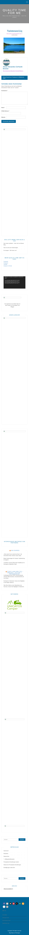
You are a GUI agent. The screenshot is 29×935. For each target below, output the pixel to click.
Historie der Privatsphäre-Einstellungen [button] (12, 864)
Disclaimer (6, 853)
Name (3, 107)
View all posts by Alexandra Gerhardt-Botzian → (13, 71)
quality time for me (14, 12)
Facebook (6, 261)
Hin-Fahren (15, 550)
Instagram (6, 262)
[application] (14, 282)
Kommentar (4, 90)
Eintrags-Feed (5, 917)
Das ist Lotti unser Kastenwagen (11, 247)
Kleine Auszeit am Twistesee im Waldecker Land (13, 78)
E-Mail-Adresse (5, 111)
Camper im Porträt (8, 265)
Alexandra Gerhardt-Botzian (14, 33)
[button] (4, 903)
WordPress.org (5, 923)
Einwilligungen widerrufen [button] (9, 867)
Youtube (5, 264)
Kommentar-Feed (6, 920)
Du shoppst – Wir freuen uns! (10, 250)
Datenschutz (6, 856)
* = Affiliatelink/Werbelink (9, 859)
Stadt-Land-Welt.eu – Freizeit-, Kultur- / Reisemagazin (15, 573)
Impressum (6, 850)
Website (3, 117)
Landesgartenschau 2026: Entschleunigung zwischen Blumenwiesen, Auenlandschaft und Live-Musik (14, 577)
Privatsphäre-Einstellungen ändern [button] (11, 861)
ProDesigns (17, 932)
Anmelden (4, 914)
